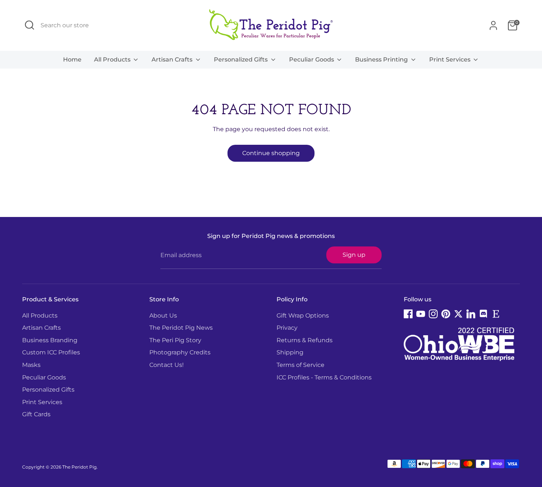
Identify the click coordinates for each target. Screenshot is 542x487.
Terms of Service (300, 364)
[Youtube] (420, 313)
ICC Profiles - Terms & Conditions (324, 377)
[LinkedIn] (470, 313)
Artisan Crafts (173, 59)
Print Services (450, 59)
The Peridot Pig (79, 467)
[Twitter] (458, 313)
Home (72, 59)
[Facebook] (408, 313)
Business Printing (382, 59)
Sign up (354, 254)
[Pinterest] (445, 313)
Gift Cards (36, 414)
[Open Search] (29, 25)
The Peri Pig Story (175, 340)
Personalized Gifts (241, 59)
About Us (163, 315)
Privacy (287, 327)
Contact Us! (166, 364)
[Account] (493, 25)
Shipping (290, 352)
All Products (113, 59)
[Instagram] (433, 313)
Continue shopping (271, 153)
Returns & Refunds (305, 340)
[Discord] (483, 313)
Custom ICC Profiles (51, 352)
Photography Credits (180, 352)
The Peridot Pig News (181, 327)
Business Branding (49, 340)
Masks (31, 364)
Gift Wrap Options (303, 315)
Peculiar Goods (312, 59)
